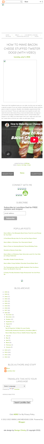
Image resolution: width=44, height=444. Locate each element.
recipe (29, 165)
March (8, 342)
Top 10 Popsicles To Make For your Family (18, 328)
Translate (16, 389)
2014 (6, 352)
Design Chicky (20, 430)
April (7, 340)
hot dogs (23, 165)
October (8, 319)
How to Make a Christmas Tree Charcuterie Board (18, 242)
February (8, 345)
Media (36, 36)
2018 (6, 308)
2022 (6, 298)
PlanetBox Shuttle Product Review (13, 259)
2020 (6, 303)
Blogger (22, 422)
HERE (16, 414)
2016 (6, 312)
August (8, 324)
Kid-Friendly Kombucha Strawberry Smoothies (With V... (21, 330)
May (7, 338)
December (9, 314)
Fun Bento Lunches (31, 35)
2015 (6, 350)
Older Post (36, 174)
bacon (19, 165)
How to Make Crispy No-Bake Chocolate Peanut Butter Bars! (21, 263)
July (7, 326)
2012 (6, 357)
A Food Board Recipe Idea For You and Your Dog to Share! (20, 238)
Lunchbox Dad (11, 371)
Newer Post (7, 174)
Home (7, 35)
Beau (8, 368)
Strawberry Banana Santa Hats (12, 250)
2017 (6, 310)
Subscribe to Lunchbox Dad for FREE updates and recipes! (21, 208)
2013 (6, 354)
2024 (6, 294)
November (9, 317)
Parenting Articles (23, 36)
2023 (6, 296)
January (8, 347)
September (9, 321)
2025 (6, 292)
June (7, 335)
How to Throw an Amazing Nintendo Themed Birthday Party (20, 246)
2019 (6, 305)
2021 (6, 301)
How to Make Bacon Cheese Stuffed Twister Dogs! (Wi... (21, 332)
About (17, 35)
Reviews (8, 36)
